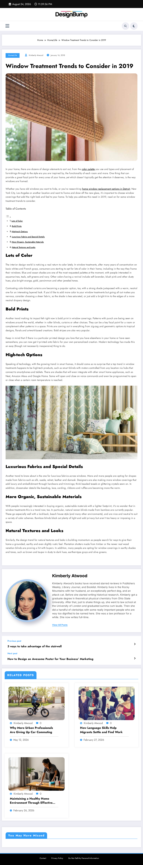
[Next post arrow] (135, 658)
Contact (43, 858)
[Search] (125, 26)
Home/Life (12, 55)
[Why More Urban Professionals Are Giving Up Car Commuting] (36, 703)
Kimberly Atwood (36, 55)
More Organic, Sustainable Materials (28, 241)
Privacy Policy (57, 858)
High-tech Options (20, 231)
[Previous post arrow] (135, 644)
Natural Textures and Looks (23, 247)
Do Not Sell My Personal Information (83, 858)
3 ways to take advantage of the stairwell (34, 646)
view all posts (60, 625)
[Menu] (7, 26)
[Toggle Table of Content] (8, 217)
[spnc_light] (134, 26)
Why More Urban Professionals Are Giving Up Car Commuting (31, 730)
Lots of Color (17, 220)
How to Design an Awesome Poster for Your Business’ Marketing (50, 659)
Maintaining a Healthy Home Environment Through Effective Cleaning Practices (31, 801)
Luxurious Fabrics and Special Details (28, 236)
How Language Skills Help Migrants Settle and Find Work (101, 730)
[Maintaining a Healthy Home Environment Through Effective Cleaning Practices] (36, 773)
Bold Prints (17, 226)
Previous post (14, 641)
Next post (12, 653)
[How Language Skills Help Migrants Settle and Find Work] (107, 703)
